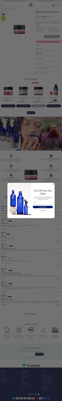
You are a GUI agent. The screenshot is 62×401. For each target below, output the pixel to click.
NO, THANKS (43, 210)
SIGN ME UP (42, 207)
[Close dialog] (53, 184)
